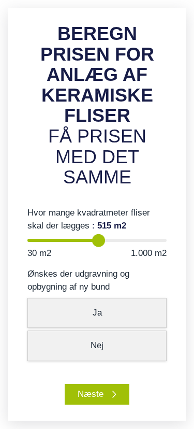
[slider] (98, 240)
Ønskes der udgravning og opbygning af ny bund (78, 280)
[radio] (97, 313)
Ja (97, 313)
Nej (97, 345)
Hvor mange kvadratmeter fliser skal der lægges (88, 219)
